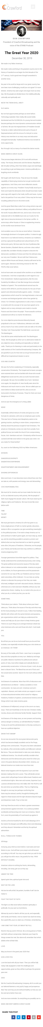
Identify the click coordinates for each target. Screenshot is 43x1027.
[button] (33, 7)
